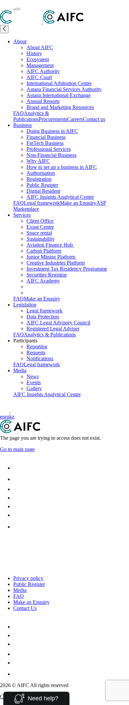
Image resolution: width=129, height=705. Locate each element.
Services (22, 215)
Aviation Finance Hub (50, 245)
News (32, 376)
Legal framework (42, 203)
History (34, 53)
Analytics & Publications (31, 116)
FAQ (18, 113)
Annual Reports (43, 101)
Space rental (39, 233)
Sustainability (40, 239)
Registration (39, 179)
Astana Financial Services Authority (64, 89)
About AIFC (39, 47)
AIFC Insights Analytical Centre (60, 197)
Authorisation (40, 173)
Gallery (34, 388)
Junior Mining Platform (51, 257)
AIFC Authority (43, 71)
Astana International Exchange (58, 95)
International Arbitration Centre (59, 83)
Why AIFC (38, 161)
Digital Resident (43, 191)
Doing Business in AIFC (52, 131)
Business (22, 125)
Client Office (40, 221)
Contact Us (25, 608)
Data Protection (42, 316)
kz (11, 416)
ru (7, 416)
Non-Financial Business (51, 155)
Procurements (53, 119)
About (19, 41)
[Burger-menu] (17, 9)
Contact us (94, 119)
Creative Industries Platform (55, 263)
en (2, 416)
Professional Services (48, 149)
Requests (35, 352)
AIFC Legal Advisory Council (58, 322)
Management (40, 65)
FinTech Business (45, 143)
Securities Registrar (46, 275)
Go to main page (17, 449)
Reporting (36, 346)
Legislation (24, 304)
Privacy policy (28, 578)
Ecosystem (37, 59)
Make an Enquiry (78, 203)
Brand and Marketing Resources (60, 107)
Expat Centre (40, 227)
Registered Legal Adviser (52, 328)
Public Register (42, 185)
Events (33, 382)
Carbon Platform (43, 251)
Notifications (39, 358)
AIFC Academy (43, 281)
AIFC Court (39, 77)
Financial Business (45, 137)
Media (19, 370)
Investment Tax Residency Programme (66, 269)
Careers (75, 119)
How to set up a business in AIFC (61, 167)
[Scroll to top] (4, 542)
